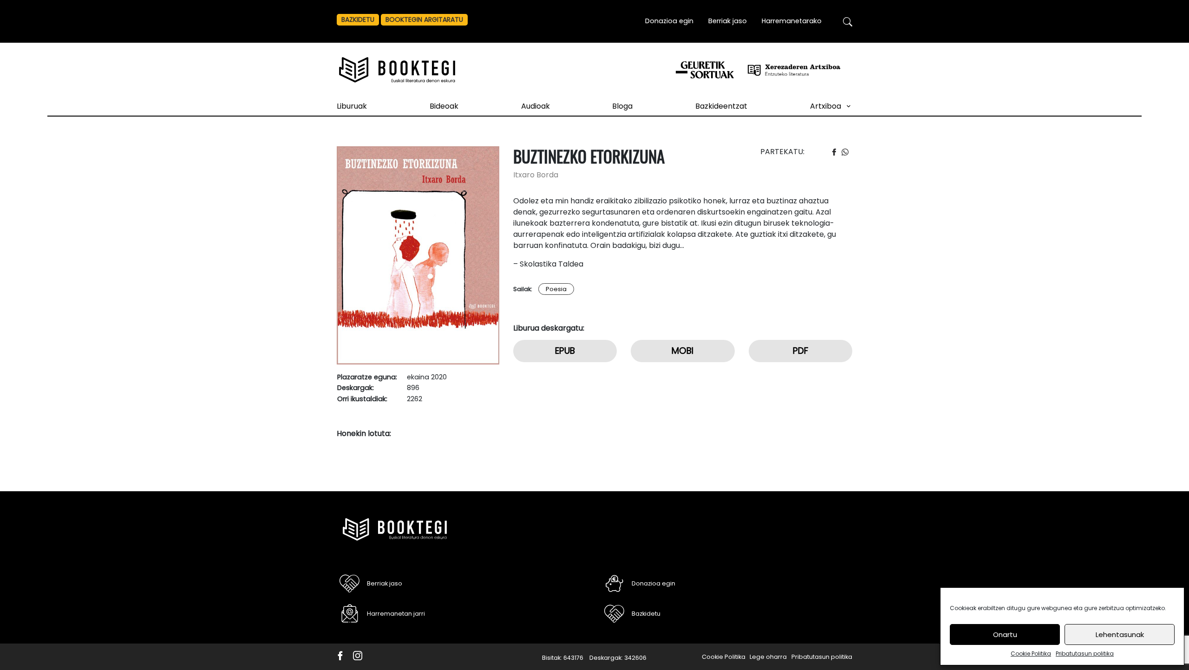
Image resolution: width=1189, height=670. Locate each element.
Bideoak (444, 106)
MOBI (682, 351)
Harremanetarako (792, 21)
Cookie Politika (1031, 653)
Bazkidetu (357, 19)
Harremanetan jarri (396, 614)
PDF (800, 351)
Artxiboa (825, 106)
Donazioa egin (669, 21)
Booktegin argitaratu (424, 19)
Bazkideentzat (721, 106)
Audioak (535, 106)
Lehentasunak (1120, 634)
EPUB (565, 351)
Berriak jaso (727, 21)
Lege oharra (768, 657)
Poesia (556, 289)
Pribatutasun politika (1085, 653)
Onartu (1005, 634)
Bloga (622, 106)
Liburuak (352, 106)
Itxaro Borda (535, 174)
